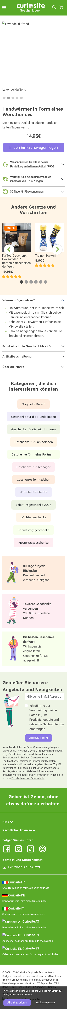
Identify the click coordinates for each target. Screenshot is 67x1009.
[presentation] (9, 249)
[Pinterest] (42, 849)
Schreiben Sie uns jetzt (24, 867)
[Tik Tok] (31, 849)
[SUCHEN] (54, 7)
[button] (21, 282)
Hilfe (5, 822)
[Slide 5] (21, 98)
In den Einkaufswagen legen (33, 147)
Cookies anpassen (45, 1002)
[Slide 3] (13, 98)
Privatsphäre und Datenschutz (28, 778)
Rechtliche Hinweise (17, 830)
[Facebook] (7, 849)
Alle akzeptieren (17, 1002)
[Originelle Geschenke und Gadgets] (31, 5)
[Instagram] (19, 849)
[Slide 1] (4, 98)
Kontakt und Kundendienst (22, 860)
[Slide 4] (17, 98)
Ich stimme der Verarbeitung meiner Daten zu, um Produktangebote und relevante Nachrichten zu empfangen (46, 717)
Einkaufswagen (61, 7)
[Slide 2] (8, 98)
